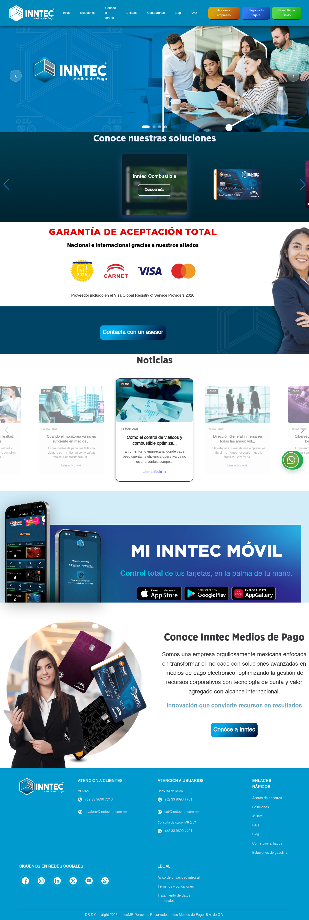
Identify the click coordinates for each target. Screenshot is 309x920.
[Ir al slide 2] (154, 126)
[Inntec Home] (31, 13)
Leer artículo (84, 467)
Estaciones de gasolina (270, 852)
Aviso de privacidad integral (179, 877)
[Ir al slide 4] (165, 126)
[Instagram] (41, 881)
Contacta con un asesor (133, 332)
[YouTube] (89, 881)
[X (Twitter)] (73, 881)
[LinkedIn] (57, 881)
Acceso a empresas (224, 13)
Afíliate (257, 816)
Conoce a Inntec (110, 13)
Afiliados (132, 13)
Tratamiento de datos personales (174, 898)
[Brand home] (41, 786)
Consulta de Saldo (286, 13)
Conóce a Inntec (234, 730)
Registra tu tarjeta (256, 13)
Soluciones (88, 13)
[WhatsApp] (105, 881)
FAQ (193, 13)
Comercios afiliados (267, 843)
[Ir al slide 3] (159, 126)
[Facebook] (25, 881)
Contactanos (156, 13)
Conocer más (154, 189)
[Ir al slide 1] (146, 126)
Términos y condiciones (176, 886)
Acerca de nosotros (267, 798)
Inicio (66, 13)
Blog (178, 13)
